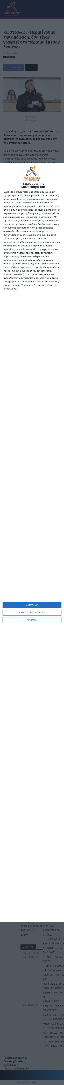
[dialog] (32, 542)
